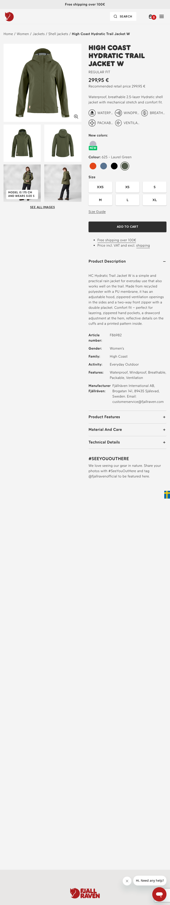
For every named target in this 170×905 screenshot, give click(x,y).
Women (23, 34)
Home (8, 34)
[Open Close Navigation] (162, 16)
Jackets (39, 34)
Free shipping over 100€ (116, 240)
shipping (143, 245)
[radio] (93, 144)
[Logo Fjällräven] (18, 16)
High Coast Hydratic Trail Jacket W (101, 34)
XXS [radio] (100, 187)
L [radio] (127, 200)
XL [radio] (155, 200)
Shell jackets (58, 34)
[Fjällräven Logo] (85, 893)
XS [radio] (127, 187)
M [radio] (100, 200)
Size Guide (97, 212)
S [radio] (155, 187)
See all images (42, 207)
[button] (151, 16)
